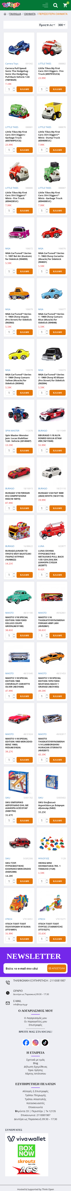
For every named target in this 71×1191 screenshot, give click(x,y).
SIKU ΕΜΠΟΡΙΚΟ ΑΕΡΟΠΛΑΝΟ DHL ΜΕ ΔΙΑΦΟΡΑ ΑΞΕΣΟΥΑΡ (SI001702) (16, 807)
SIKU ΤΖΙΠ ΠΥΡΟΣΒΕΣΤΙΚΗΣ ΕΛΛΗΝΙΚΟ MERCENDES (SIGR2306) (18, 867)
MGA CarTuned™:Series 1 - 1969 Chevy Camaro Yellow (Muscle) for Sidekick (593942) (18, 379)
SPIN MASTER (12, 430)
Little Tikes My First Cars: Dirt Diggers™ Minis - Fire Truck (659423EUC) (16, 197)
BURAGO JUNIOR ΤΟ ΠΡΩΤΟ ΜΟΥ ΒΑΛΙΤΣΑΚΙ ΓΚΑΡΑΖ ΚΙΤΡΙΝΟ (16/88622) (18, 555)
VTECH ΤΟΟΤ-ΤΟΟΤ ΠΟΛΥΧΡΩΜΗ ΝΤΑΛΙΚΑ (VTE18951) (18, 926)
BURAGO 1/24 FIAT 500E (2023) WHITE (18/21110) (51, 494)
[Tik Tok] (45, 1042)
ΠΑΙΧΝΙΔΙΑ (15, 14)
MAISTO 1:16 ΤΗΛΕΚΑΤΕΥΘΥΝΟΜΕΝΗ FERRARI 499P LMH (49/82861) (51, 622)
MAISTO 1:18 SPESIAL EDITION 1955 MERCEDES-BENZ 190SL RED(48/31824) (19, 743)
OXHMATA (30, 14)
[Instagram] (35, 1042)
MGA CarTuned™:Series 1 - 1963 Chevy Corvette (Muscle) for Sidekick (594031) (51, 258)
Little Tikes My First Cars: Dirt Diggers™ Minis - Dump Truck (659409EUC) (49, 136)
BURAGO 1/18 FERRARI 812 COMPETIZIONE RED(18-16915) (17, 496)
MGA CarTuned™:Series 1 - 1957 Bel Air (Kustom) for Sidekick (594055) (18, 256)
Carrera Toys (11, 63)
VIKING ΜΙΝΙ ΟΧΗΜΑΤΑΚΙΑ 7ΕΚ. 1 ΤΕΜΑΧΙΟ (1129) (49, 866)
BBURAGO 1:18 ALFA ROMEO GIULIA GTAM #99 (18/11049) (50, 438)
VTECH (8, 919)
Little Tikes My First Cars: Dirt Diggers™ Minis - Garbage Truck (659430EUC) (50, 197)
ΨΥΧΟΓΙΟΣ (43, 858)
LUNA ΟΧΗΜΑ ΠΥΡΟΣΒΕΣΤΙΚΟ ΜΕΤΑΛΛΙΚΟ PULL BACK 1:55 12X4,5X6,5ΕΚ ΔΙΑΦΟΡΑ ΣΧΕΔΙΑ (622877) (51, 558)
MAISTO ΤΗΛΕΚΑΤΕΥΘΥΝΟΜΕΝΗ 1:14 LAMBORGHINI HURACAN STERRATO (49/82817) (51, 744)
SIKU (7, 797)
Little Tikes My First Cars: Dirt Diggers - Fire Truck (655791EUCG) (51, 71)
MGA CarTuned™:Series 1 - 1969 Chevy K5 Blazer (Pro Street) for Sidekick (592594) (51, 379)
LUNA (41, 546)
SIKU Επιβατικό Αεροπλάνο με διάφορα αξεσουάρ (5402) (51, 805)
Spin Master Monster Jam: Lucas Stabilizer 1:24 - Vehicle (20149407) (18, 438)
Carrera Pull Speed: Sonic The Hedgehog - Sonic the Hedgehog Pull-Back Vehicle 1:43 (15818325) (17, 74)
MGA (7, 248)
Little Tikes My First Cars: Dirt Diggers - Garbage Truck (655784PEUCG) (16, 136)
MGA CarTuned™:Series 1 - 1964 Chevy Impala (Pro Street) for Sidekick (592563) (18, 318)
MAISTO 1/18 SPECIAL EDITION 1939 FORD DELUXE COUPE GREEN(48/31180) (16, 622)
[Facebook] (26, 1042)
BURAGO (42, 430)
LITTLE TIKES (44, 63)
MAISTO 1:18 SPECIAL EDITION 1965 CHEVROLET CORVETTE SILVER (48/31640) (17, 682)
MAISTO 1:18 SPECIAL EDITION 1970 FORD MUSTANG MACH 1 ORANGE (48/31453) (49, 682)
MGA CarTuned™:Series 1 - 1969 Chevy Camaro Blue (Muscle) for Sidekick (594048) (51, 318)
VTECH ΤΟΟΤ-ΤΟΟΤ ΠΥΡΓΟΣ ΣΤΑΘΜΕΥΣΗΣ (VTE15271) (50, 926)
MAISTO (9, 612)
